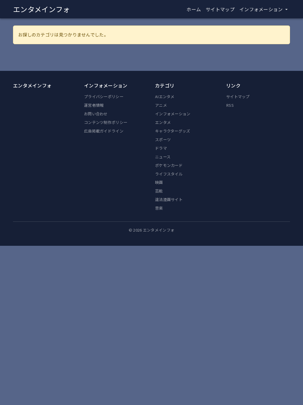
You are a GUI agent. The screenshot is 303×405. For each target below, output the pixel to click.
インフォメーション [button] (261, 9)
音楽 (159, 208)
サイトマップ (220, 9)
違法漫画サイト (169, 199)
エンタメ (163, 122)
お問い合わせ (96, 114)
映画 (159, 182)
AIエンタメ (165, 96)
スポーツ (163, 139)
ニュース (162, 157)
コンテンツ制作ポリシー (105, 122)
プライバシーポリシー (103, 96)
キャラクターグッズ (172, 131)
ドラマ (161, 148)
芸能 (159, 191)
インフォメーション (173, 114)
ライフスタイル (169, 174)
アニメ (161, 105)
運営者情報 (94, 105)
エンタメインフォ (41, 9)
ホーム (193, 9)
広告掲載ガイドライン (103, 131)
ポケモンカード (169, 165)
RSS (230, 105)
